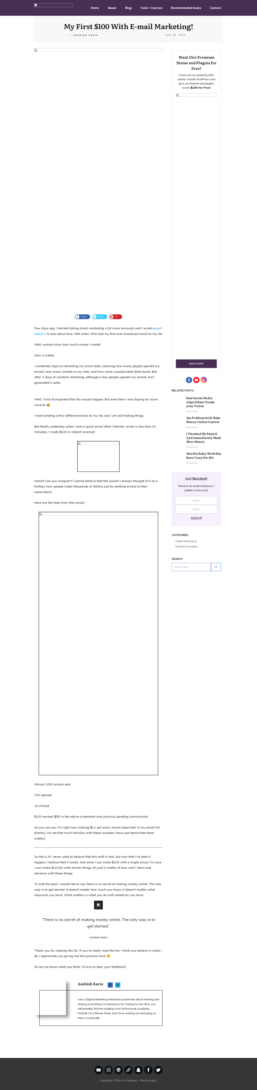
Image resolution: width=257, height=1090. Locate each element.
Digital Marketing (186, 541)
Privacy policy (148, 1080)
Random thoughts (186, 546)
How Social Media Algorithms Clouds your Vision (200, 402)
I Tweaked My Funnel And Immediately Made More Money (203, 438)
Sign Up (196, 518)
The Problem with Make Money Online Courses (203, 420)
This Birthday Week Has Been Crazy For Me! (203, 455)
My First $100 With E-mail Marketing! (128, 26)
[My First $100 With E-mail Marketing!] (98, 179)
